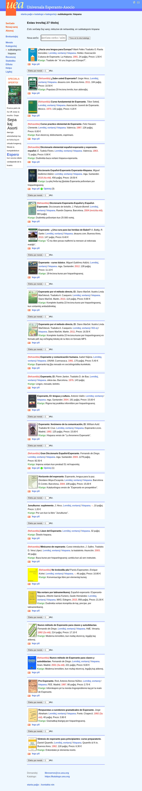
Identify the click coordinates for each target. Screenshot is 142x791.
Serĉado (10, 23)
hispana (71, 53)
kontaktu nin (47, 785)
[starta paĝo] (134, 3)
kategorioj (50, 14)
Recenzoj (11, 57)
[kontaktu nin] (138, 3)
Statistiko (11, 61)
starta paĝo (27, 14)
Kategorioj (11, 46)
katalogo (39, 14)
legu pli (35, 64)
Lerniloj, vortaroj (57, 53)
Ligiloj (9, 72)
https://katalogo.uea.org (57, 776)
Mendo (9, 42)
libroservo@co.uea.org (57, 773)
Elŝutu (9, 64)
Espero (13, 154)
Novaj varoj (12, 27)
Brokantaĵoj (12, 36)
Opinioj (47, 188)
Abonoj (9, 31)
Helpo (9, 68)
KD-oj (95, 328)
